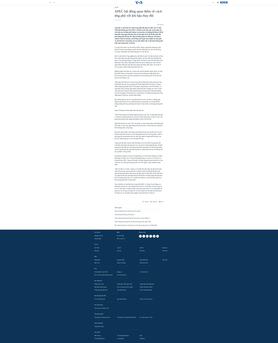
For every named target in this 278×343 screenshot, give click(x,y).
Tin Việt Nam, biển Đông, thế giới (103, 275)
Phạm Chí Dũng (121, 263)
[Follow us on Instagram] (150, 236)
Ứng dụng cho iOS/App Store (102, 317)
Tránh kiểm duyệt (99, 326)
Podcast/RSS (97, 238)
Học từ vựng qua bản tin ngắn (125, 287)
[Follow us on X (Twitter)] (143, 236)
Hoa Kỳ (119, 251)
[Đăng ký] (157, 236)
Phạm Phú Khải (144, 260)
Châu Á (119, 248)
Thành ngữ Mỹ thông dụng (147, 284)
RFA (141, 335)
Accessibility (120, 338)
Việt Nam (96, 248)
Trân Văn (164, 260)
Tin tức (116, 7)
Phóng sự (119, 272)
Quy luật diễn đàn (121, 299)
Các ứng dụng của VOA (146, 317)
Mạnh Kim (97, 260)
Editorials (142, 338)
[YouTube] (218, 2)
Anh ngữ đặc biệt (121, 290)
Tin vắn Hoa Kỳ (144, 272)
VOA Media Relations (123, 335)
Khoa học (164, 248)
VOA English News (99, 338)
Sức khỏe (164, 251)
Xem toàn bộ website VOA (101, 308)
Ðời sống (142, 251)
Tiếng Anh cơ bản (99, 284)
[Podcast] (154, 236)
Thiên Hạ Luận (144, 263)
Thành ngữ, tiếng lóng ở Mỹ (124, 284)
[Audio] (213, 2)
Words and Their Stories (146, 287)
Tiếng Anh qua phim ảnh (100, 290)
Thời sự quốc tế (121, 238)
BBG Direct (97, 335)
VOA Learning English (146, 290)
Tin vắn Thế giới (121, 275)
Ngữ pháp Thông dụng (100, 287)
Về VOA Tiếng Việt (99, 299)
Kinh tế (142, 248)
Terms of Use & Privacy (146, 299)
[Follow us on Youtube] (147, 236)
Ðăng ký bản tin (98, 236)
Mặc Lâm (96, 263)
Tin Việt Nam (120, 236)
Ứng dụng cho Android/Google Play (126, 317)
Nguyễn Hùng (120, 260)
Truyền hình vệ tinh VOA (101, 272)
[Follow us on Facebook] (140, 236)
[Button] (160, 25)
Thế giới (96, 251)
